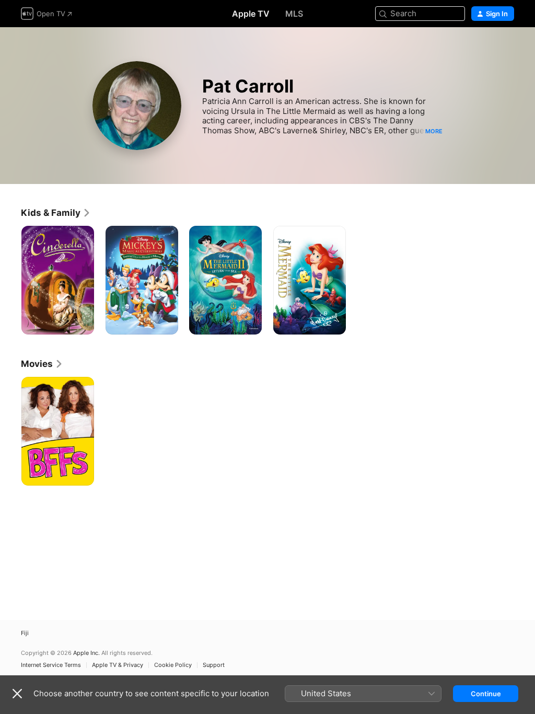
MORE (434, 131)
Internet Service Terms (51, 665)
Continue (486, 693)
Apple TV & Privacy (117, 665)
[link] (56, 212)
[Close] (17, 693)
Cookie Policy (173, 665)
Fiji (25, 633)
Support (214, 665)
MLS (294, 13)
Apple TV (251, 13)
